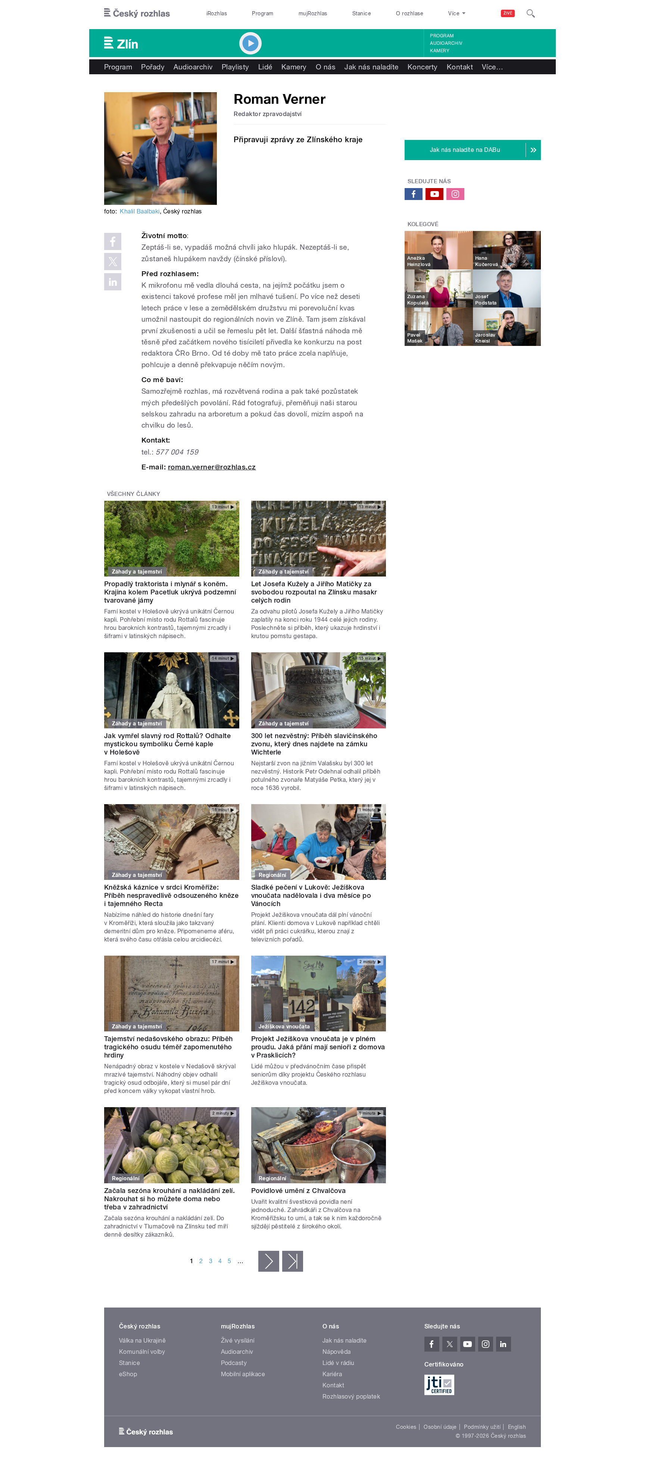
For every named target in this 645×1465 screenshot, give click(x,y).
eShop (128, 1374)
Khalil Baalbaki (139, 211)
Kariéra (332, 1374)
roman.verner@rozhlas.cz (212, 467)
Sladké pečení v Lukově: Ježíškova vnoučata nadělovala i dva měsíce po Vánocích (311, 895)
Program (262, 13)
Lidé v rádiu (338, 1362)
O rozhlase (409, 13)
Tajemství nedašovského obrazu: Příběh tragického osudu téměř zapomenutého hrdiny (168, 1047)
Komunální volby (142, 1351)
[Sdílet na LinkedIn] (112, 281)
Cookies (406, 1427)
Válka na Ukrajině (142, 1340)
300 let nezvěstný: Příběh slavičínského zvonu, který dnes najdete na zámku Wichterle (314, 744)
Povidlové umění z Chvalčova (298, 1190)
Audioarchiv (446, 43)
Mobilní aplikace (243, 1374)
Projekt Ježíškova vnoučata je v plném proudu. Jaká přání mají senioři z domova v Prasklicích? (318, 1047)
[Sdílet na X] (112, 261)
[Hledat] (531, 13)
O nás (326, 67)
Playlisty (235, 67)
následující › (268, 1261)
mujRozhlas (313, 13)
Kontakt (460, 67)
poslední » (292, 1261)
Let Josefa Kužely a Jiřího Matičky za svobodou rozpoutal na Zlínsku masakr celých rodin (314, 592)
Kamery (439, 50)
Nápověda (336, 1351)
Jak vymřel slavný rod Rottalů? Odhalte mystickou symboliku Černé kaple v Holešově (167, 744)
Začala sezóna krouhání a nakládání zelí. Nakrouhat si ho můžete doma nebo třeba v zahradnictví (169, 1199)
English (517, 1427)
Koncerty (423, 67)
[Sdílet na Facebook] (112, 241)
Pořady (153, 67)
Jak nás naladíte (372, 67)
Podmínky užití (482, 1427)
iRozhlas (216, 13)
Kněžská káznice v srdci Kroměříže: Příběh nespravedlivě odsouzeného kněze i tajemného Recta (171, 895)
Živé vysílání (238, 1340)
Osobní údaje (440, 1427)
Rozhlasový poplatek (351, 1396)
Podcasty (234, 1362)
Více (492, 67)
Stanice (361, 13)
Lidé (265, 67)
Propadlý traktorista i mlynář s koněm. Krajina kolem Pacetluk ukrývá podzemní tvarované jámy (170, 592)
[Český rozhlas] (137, 13)
